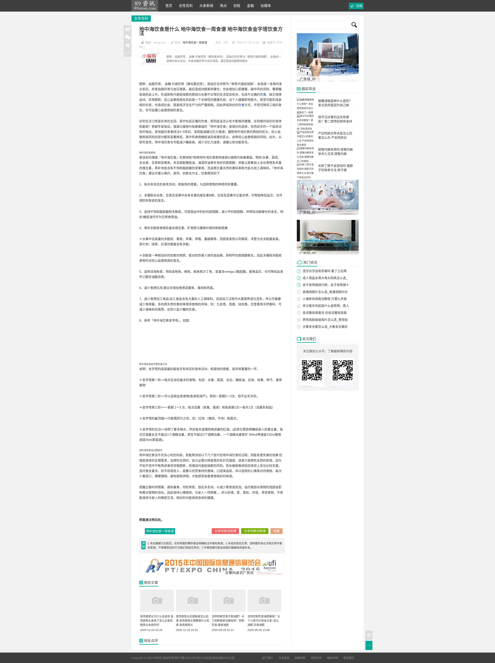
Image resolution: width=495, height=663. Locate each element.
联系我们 (348, 657)
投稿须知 (300, 657)
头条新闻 (205, 6)
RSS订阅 (229, 657)
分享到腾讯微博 (255, 531)
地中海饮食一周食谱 (195, 42)
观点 (222, 6)
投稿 (359, 6)
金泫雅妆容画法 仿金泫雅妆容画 (325, 312)
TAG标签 (205, 657)
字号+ (279, 42)
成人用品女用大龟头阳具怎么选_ (325, 278)
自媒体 (265, 6)
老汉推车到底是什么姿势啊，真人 (326, 305)
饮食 (263, 94)
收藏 (276, 531)
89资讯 (144, 6)
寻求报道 (283, 657)
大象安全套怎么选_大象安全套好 (325, 326)
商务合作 (316, 657)
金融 (249, 6)
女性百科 (185, 6)
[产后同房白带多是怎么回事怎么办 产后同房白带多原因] (305, 145)
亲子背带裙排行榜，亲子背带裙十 (326, 285)
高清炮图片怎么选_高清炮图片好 (325, 292)
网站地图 (217, 657)
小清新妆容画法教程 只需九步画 (325, 299)
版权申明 (332, 657)
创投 (235, 6)
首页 (167, 6)
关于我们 (267, 657)
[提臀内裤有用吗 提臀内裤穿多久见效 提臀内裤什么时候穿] (305, 161)
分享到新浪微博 (225, 531)
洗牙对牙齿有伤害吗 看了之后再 (325, 271)
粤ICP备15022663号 (187, 657)
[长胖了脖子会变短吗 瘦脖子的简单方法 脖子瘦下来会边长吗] (305, 177)
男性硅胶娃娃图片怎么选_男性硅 (325, 319)
